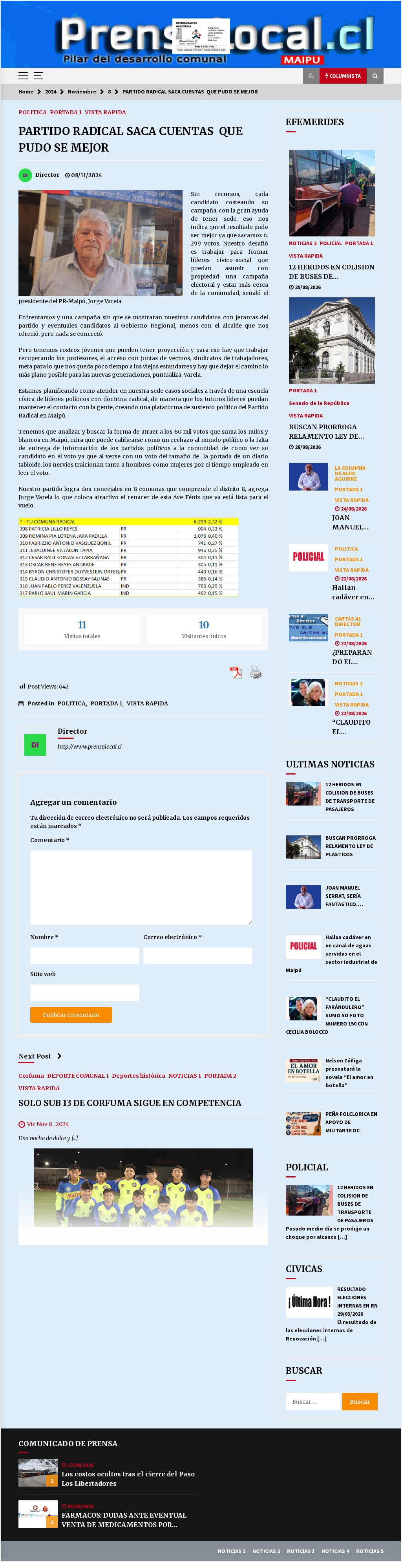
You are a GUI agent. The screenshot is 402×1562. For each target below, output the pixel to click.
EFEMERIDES (315, 122)
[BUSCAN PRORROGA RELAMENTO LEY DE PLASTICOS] (332, 340)
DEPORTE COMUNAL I (78, 1075)
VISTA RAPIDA (105, 112)
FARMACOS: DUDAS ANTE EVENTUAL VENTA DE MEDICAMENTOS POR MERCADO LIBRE (124, 1520)
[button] (311, 76)
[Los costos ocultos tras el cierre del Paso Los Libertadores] (38, 1473)
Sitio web (43, 974)
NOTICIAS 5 (370, 1551)
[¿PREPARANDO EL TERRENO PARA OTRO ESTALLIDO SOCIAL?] (308, 627)
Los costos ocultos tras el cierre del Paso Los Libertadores (128, 1478)
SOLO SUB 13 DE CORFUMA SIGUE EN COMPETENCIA (129, 1103)
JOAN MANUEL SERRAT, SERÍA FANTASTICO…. (351, 523)
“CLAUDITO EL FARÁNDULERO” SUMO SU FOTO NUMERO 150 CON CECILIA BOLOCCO (353, 727)
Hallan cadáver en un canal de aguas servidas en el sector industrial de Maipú (353, 593)
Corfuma (31, 1075)
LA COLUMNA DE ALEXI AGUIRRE (350, 473)
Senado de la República (319, 402)
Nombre (44, 937)
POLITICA (32, 112)
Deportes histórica (138, 1075)
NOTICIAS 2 (302, 243)
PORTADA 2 (220, 1075)
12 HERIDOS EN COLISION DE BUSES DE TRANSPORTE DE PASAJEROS (332, 272)
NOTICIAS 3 (300, 1551)
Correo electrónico (172, 937)
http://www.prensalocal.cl (90, 746)
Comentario (49, 840)
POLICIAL (331, 243)
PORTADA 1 (66, 112)
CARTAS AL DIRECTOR (348, 621)
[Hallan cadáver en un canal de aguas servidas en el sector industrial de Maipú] (308, 557)
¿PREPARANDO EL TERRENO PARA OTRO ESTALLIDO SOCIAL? (352, 657)
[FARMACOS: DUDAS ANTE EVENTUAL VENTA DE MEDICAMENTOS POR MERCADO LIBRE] (38, 1514)
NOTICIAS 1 (184, 1075)
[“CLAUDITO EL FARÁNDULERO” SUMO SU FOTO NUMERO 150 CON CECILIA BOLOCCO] (308, 692)
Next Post (34, 1056)
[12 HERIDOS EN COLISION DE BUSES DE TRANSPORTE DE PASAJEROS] (332, 193)
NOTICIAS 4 (335, 1551)
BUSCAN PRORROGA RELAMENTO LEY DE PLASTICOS (323, 432)
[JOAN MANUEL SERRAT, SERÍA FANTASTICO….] (308, 477)
